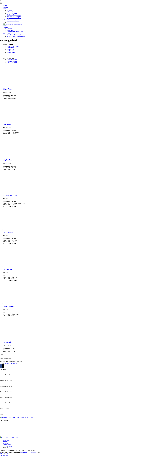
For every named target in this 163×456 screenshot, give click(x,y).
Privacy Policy (7, 444)
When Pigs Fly (8, 306)
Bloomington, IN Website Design (29, 452)
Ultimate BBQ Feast (10, 195)
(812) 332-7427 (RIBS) (10, 363)
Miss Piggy (7, 124)
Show (12, 59)
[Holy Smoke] (24, 266)
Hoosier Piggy (8, 342)
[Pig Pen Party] (24, 156)
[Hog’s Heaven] (24, 229)
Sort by (13, 46)
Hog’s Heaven (8, 232)
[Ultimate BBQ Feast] (24, 192)
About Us (6, 440)
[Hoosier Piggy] (24, 339)
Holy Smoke (7, 269)
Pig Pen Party (8, 160)
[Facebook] (1, 366)
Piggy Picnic (7, 89)
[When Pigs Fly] (24, 303)
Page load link (4, 455)
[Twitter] (3, 366)
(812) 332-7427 (4, 453)
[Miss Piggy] (24, 121)
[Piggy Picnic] (24, 85)
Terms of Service (7, 446)
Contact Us (6, 441)
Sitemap (5, 443)
